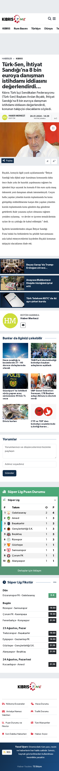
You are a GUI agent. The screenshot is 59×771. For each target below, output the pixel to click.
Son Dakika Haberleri (16, 734)
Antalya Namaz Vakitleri (12, 713)
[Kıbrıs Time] (14, 19)
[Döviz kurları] (15, 411)
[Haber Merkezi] (10, 320)
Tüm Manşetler (42, 723)
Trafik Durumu (42, 711)
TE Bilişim (37, 766)
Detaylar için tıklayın (29, 570)
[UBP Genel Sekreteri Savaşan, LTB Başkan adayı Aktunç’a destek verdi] (43, 381)
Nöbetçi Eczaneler (15, 704)
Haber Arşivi (41, 734)
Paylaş (9, 160)
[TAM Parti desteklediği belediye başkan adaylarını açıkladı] (43, 350)
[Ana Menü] (54, 19)
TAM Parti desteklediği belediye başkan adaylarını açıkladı (43, 363)
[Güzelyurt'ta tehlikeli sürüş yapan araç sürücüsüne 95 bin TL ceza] (15, 381)
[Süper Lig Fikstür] (54, 582)
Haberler (7, 59)
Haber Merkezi (29, 318)
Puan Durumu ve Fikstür (12, 724)
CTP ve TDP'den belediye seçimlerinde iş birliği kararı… (43, 424)
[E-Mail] (23, 325)
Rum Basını (21, 28)
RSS (8, 752)
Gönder (9, 473)
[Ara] (49, 19)
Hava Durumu (42, 704)
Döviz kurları (10, 421)
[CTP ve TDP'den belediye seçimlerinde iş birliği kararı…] (43, 411)
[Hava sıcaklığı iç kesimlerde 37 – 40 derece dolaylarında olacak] (15, 350)
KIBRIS (6, 28)
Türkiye (36, 28)
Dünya (48, 28)
